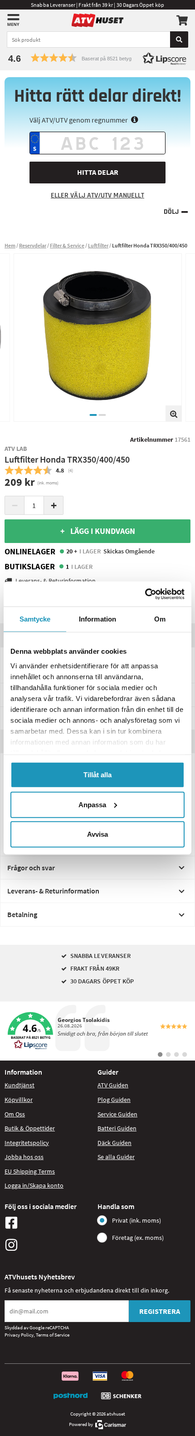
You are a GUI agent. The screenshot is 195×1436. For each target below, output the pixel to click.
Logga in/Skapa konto (34, 1185)
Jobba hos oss (24, 1157)
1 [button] (93, 415)
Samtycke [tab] (35, 619)
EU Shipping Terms (30, 1171)
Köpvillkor (19, 1100)
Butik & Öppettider (30, 1128)
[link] (97, 1031)
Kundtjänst (19, 1085)
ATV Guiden (113, 1085)
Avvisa (97, 834)
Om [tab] (160, 619)
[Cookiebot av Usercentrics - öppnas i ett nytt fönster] (145, 594)
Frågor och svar (31, 867)
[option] (98, 337)
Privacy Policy (19, 1335)
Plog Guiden (114, 1100)
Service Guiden (117, 1114)
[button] (97, 58)
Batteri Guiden (117, 1128)
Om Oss (15, 1114)
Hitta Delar (97, 172)
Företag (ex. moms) (138, 1238)
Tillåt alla (97, 775)
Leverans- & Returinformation (53, 890)
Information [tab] (97, 619)
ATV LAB (16, 448)
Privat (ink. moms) (136, 1220)
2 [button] (102, 415)
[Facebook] (49, 1222)
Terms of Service (52, 1335)
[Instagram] (49, 1245)
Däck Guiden (115, 1143)
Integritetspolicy (27, 1143)
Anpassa (92, 804)
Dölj (171, 212)
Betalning (22, 914)
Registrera (159, 1311)
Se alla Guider (116, 1157)
